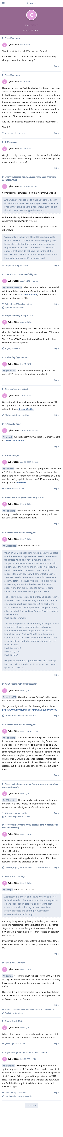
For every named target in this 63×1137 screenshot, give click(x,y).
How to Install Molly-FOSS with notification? (24, 497)
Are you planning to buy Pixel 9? (19, 315)
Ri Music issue (11, 142)
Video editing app (13, 424)
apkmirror (20, 482)
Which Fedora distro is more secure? (21, 684)
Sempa (9, 889)
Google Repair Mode (14, 1021)
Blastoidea (11, 545)
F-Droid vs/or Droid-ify (15, 876)
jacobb (9, 437)
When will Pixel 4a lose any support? (21, 532)
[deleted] (10, 510)
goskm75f (11, 697)
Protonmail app (12, 455)
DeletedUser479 (14, 287)
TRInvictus (11, 800)
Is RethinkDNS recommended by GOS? (21, 274)
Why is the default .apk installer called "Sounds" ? (27, 1052)
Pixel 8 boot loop (12, 38)
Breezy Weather (26, 409)
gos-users (11, 370)
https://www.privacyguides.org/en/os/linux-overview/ (29, 709)
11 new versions (29, 294)
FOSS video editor (15, 440)
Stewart (10, 468)
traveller (10, 1065)
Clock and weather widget (16, 389)
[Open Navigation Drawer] (3, 3)
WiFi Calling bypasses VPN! (17, 357)
